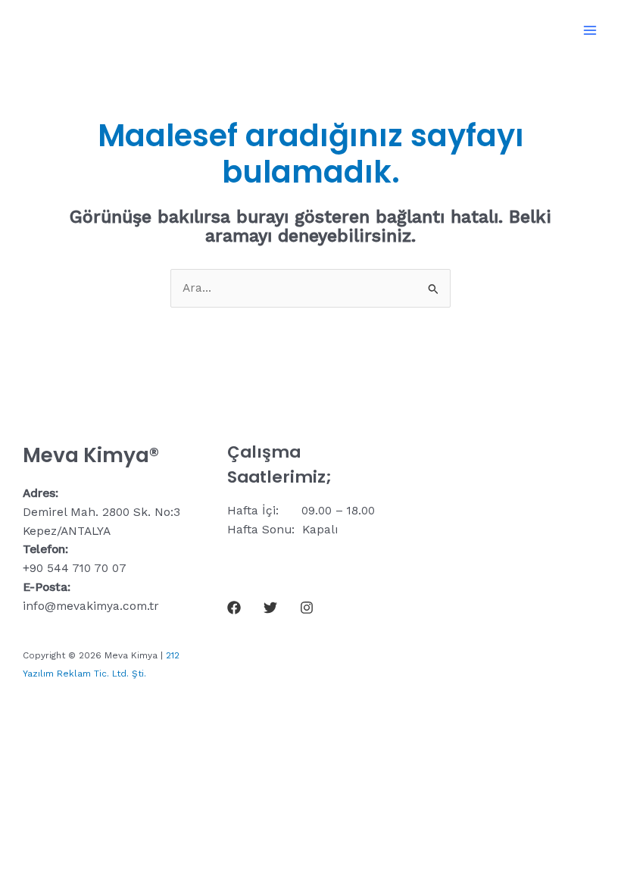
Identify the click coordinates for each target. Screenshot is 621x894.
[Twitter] (270, 607)
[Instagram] (307, 607)
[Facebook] (234, 607)
